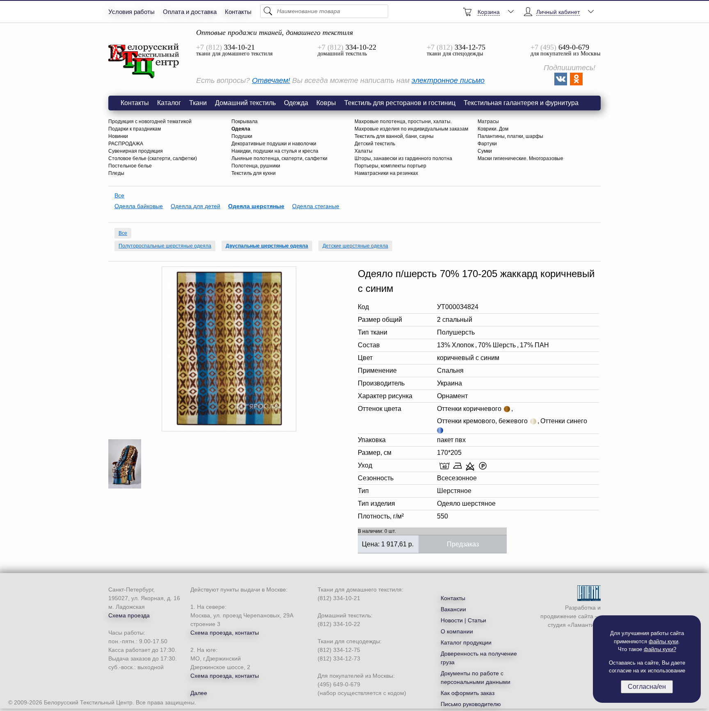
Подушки (241, 136)
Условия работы (131, 11)
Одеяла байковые (138, 206)
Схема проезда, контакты (224, 632)
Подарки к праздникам (134, 129)
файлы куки (663, 641)
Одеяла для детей (195, 206)
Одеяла (240, 129)
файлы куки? (660, 649)
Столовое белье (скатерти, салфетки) (152, 158)
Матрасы (488, 121)
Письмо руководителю (471, 704)
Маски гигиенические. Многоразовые (520, 158)
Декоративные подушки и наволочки (273, 144)
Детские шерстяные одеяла (355, 246)
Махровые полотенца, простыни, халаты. (403, 121)
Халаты (363, 151)
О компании (457, 631)
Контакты (238, 11)
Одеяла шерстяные (256, 206)
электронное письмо (448, 80)
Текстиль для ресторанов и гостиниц (399, 102)
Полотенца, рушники (255, 166)
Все (119, 195)
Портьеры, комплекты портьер (390, 166)
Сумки (485, 151)
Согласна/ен (647, 686)
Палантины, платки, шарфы (510, 136)
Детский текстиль (374, 144)
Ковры (326, 102)
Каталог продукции (466, 642)
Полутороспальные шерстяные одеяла (165, 246)
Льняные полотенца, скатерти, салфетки (279, 158)
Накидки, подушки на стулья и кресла (274, 151)
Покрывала (244, 121)
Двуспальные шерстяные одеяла (267, 246)
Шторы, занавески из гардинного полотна (403, 158)
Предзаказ (463, 544)
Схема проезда (129, 615)
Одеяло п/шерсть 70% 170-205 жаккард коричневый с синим (144, 61)
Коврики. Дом (493, 129)
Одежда (296, 102)
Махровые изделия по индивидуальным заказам (411, 129)
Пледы (116, 173)
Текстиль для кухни (253, 173)
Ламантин (584, 625)
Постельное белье (130, 166)
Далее (198, 693)
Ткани (198, 102)
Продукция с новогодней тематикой (150, 121)
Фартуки (487, 144)
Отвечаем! (271, 80)
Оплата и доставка (190, 11)
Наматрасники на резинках (386, 173)
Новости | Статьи (463, 620)
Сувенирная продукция (135, 151)
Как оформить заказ (467, 693)
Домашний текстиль (245, 102)
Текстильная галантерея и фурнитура (521, 102)
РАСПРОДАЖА (125, 144)
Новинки (118, 136)
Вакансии (453, 609)
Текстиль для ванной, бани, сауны (394, 136)
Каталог (169, 102)
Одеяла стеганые (315, 206)
